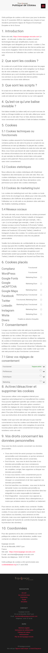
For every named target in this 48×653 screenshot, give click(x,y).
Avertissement (24, 634)
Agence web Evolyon (22, 648)
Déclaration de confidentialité (24, 630)
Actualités (24, 602)
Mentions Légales (24, 628)
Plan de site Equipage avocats (24, 637)
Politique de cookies (24, 632)
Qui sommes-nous (24, 595)
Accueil (24, 593)
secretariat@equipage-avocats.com (26, 616)
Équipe (24, 599)
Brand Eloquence (35, 648)
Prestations (24, 597)
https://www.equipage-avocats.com (26, 37)
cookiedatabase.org (9, 565)
